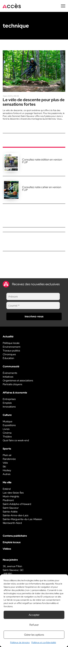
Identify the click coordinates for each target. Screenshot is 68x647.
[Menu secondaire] (63, 6)
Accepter (34, 615)
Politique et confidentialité (43, 642)
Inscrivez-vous (34, 316)
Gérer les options (34, 635)
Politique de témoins (20, 642)
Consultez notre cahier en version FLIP (41, 188)
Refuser (34, 625)
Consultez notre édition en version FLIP (42, 161)
